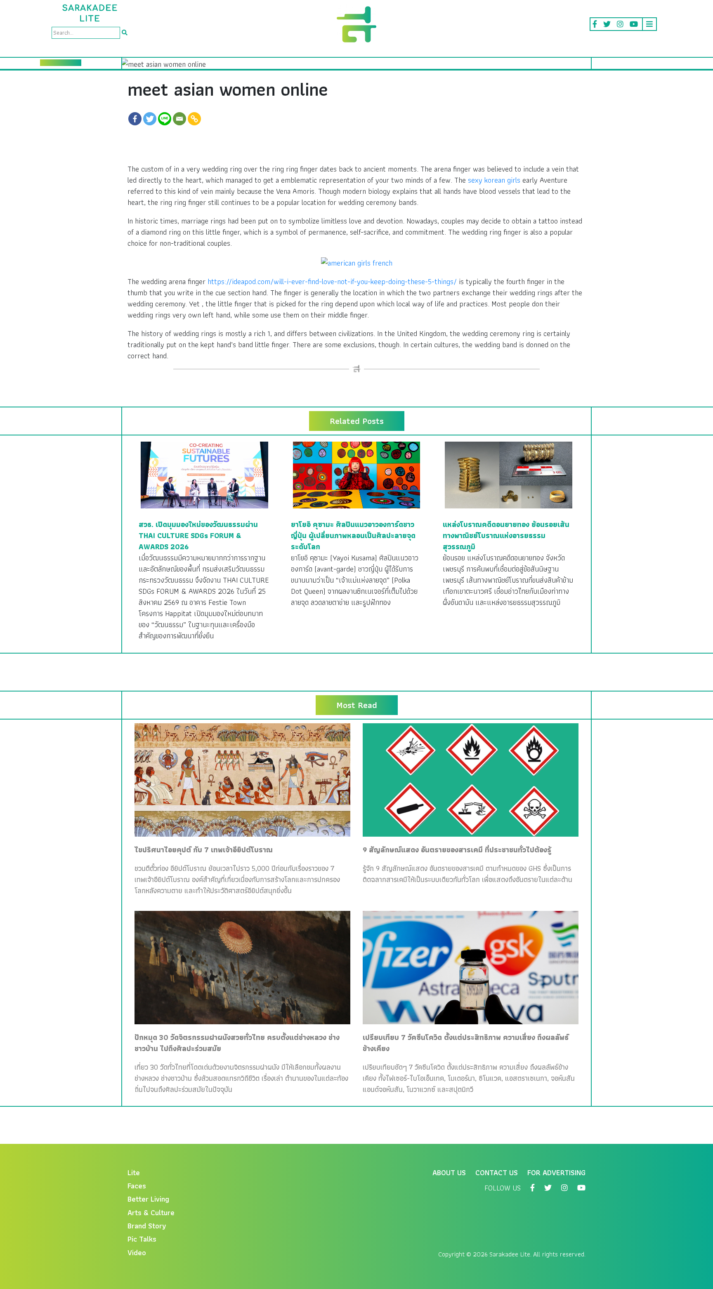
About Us (449, 1172)
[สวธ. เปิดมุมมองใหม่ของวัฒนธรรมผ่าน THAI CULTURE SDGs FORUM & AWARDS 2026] (204, 474)
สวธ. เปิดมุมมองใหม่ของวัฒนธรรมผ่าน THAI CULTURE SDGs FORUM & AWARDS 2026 (198, 535)
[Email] (179, 118)
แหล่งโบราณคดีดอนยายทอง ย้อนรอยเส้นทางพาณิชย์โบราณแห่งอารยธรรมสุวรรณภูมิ (506, 535)
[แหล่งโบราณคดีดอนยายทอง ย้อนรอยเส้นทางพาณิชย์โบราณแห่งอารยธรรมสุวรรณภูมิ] (508, 474)
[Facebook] (135, 118)
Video (136, 1252)
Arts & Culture (151, 1212)
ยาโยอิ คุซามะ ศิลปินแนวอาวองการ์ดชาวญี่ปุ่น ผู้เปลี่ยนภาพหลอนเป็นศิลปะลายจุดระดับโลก (353, 535)
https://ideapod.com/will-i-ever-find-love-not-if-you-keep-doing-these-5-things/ (332, 281)
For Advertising (556, 1172)
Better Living (148, 1199)
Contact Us (496, 1172)
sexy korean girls (494, 180)
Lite (133, 1172)
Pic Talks (141, 1239)
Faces (136, 1186)
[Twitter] (149, 118)
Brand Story (146, 1226)
